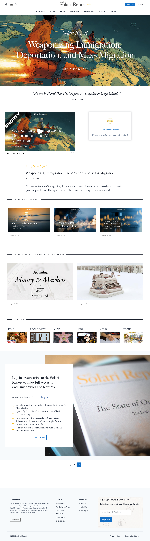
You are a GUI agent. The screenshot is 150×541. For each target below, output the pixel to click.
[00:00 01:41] (40, 131)
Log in (44, 397)
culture (19, 319)
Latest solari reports (27, 199)
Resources (74, 12)
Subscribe (130, 4)
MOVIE (10, 329)
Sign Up (106, 519)
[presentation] (29, 220)
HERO (80, 329)
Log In (140, 4)
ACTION (104, 329)
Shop (113, 12)
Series (52, 12)
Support (102, 12)
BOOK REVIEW (37, 329)
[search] (7, 4)
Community (89, 12)
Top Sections (39, 12)
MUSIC (57, 329)
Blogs (62, 12)
